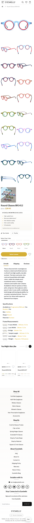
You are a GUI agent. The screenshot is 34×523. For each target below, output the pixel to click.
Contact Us (16, 460)
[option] (8, 363)
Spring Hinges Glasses (16, 431)
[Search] (22, 2)
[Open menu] (2, 2)
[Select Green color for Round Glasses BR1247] (25, 374)
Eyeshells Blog (16, 473)
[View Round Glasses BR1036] (8, 357)
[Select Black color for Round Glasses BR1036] (9, 374)
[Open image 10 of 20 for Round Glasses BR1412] (8, 114)
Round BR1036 (6, 370)
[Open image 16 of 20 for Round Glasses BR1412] (8, 162)
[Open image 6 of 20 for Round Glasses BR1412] (8, 82)
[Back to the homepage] (4, 6)
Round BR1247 (22, 370)
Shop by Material (16, 441)
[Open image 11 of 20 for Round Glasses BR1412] (24, 114)
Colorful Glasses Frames (16, 425)
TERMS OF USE (5, 519)
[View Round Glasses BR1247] (24, 357)
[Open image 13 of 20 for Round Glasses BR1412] (24, 130)
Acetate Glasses (13, 258)
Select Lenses (14, 254)
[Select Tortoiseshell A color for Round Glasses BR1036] (12, 374)
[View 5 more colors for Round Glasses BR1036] (15, 374)
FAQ (16, 453)
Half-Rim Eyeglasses (16, 399)
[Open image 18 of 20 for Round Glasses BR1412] (8, 178)
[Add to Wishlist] (30, 254)
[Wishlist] (26, 2)
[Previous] (26, 346)
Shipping (16, 264)
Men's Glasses (16, 406)
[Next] (30, 346)
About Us (16, 457)
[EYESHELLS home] (10, 2)
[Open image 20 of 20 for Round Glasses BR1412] (8, 195)
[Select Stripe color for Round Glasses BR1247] (19, 374)
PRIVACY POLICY (14, 519)
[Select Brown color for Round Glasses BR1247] (22, 374)
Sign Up (27, 504)
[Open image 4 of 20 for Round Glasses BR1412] (8, 65)
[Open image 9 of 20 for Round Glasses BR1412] (24, 98)
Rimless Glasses (16, 403)
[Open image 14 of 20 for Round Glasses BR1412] (8, 146)
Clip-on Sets (16, 428)
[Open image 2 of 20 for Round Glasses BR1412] (8, 49)
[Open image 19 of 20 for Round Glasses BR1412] (24, 178)
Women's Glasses (16, 409)
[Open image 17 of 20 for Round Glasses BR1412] (24, 162)
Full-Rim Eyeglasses (16, 396)
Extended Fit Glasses (16, 434)
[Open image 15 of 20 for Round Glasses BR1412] (24, 146)
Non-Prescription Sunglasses (16, 412)
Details (6, 264)
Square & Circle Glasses (16, 444)
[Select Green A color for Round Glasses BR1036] (3, 374)
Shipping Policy (16, 463)
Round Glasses (22, 258)
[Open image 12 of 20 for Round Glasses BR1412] (8, 130)
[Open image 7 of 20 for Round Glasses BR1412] (24, 82)
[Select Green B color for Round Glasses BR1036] (6, 374)
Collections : (4, 258)
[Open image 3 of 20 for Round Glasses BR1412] (24, 49)
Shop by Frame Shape (16, 438)
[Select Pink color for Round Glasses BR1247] (28, 374)
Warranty (16, 466)
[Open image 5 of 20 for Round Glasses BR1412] (24, 65)
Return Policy (16, 470)
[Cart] (30, 2)
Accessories (16, 416)
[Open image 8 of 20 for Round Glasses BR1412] (8, 98)
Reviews (26, 264)
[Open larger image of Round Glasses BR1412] (16, 25)
